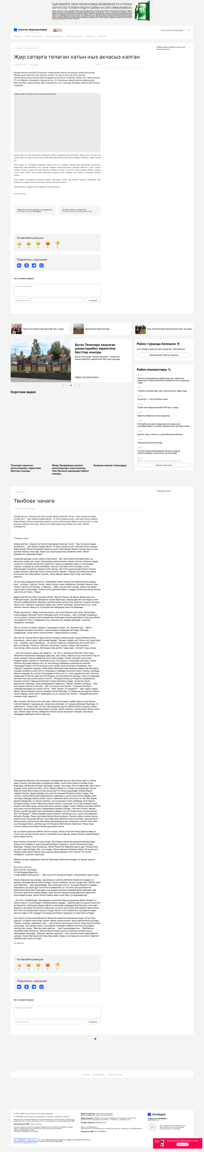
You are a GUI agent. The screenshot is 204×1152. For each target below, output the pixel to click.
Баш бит (18, 36)
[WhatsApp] (41, 265)
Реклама (102, 36)
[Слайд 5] (78, 385)
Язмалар (20, 492)
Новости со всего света (27, 48)
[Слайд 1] (63, 385)
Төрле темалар (115, 1074)
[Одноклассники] (26, 265)
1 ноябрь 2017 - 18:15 (20, 64)
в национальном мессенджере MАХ (77, 211)
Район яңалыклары (34, 36)
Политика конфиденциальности (26, 1143)
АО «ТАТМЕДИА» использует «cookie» (28, 1140)
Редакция (90, 36)
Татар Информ (20, 194)
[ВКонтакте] (19, 265)
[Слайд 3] (71, 385)
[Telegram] (34, 265)
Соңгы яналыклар (54, 36)
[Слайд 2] (67, 385)
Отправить (93, 300)
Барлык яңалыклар (164, 465)
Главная (85, 1074)
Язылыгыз (182, 1144)
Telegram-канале (25, 211)
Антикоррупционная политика (25, 1138)
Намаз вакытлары (74, 36)
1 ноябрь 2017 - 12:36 (20, 508)
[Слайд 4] (75, 385)
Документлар (99, 1074)
